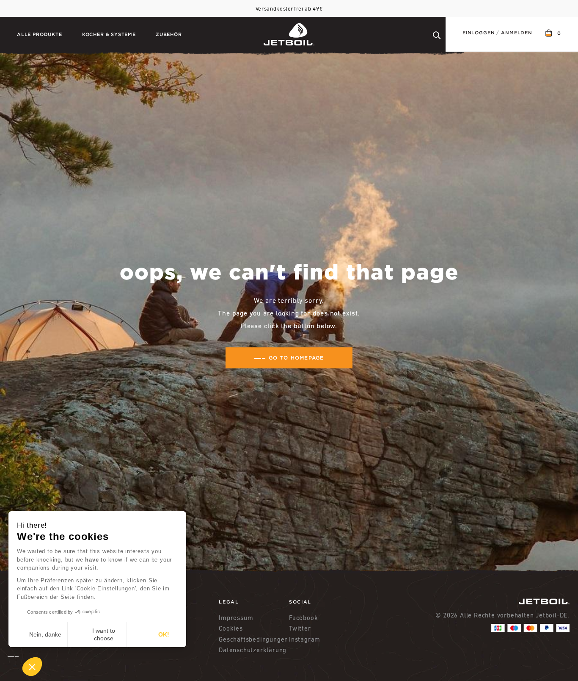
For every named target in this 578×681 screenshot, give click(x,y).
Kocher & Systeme (109, 34)
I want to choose (103, 634)
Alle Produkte (39, 34)
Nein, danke (45, 634)
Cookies (231, 628)
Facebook (303, 617)
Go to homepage (296, 357)
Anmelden (516, 33)
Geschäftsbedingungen (253, 639)
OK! (163, 634)
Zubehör (169, 34)
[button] (25, 666)
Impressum (236, 617)
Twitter (300, 628)
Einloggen (478, 33)
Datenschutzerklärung (252, 649)
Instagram (304, 639)
